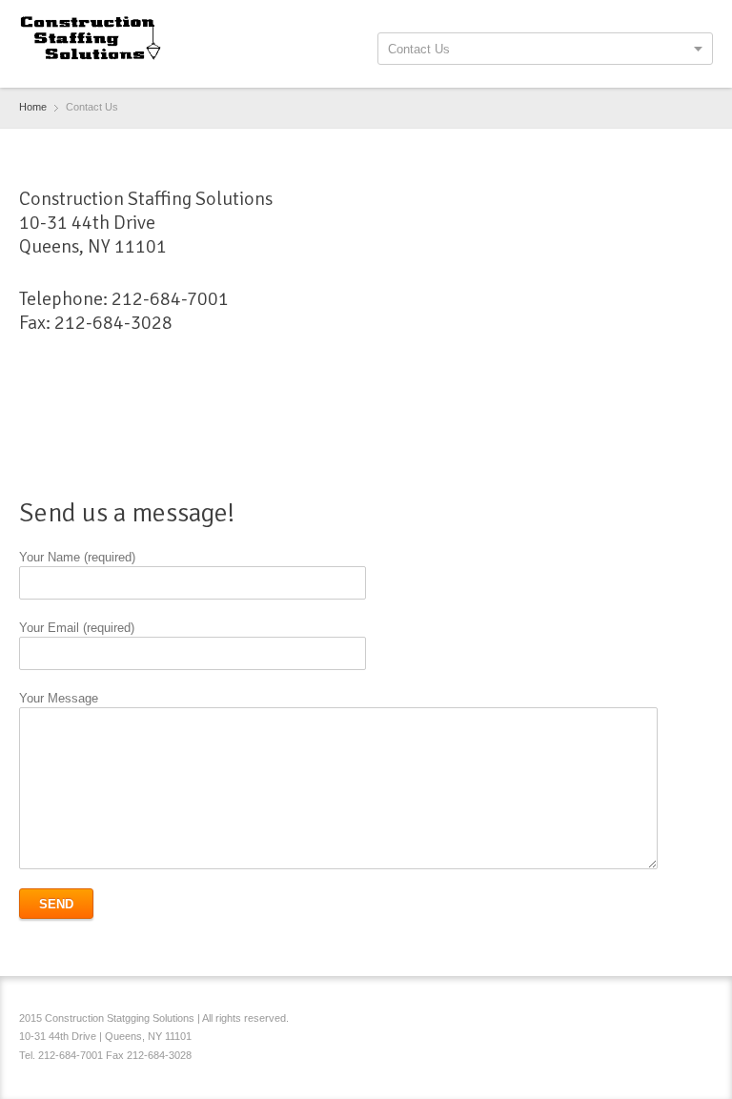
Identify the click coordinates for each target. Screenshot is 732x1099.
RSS (701, 1020)
